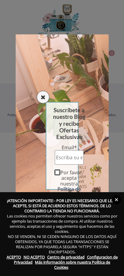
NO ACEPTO (34, 257)
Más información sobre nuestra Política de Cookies (72, 264)
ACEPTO (14, 257)
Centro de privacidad (66, 257)
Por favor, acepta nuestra (70, 183)
